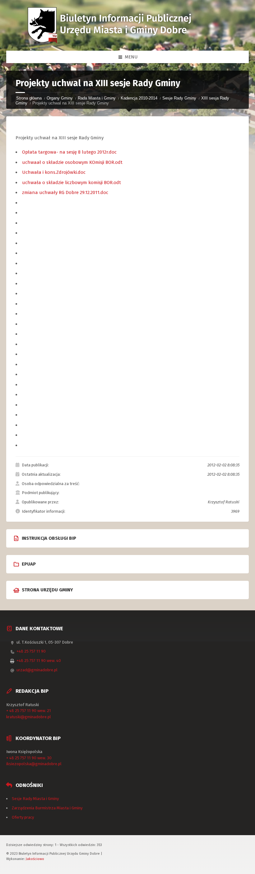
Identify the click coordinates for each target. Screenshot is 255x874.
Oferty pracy (23, 817)
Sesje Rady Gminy (179, 98)
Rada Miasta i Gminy (97, 98)
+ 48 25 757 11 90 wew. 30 (29, 758)
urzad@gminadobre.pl (37, 670)
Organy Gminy (60, 98)
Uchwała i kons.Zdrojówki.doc (54, 172)
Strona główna (29, 98)
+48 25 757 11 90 (31, 651)
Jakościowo (35, 859)
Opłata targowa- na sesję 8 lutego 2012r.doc (69, 152)
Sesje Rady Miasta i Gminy (35, 798)
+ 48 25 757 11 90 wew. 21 (28, 710)
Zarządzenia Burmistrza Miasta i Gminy (47, 808)
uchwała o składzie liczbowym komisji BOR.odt (71, 182)
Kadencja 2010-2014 (139, 98)
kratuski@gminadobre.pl (28, 716)
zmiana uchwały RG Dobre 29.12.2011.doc (65, 192)
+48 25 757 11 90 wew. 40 (38, 660)
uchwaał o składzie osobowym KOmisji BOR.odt (72, 162)
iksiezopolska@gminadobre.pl (34, 763)
